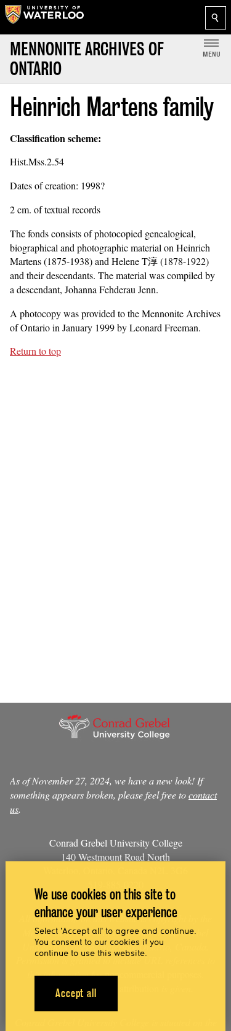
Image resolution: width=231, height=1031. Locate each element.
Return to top (35, 350)
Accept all (76, 993)
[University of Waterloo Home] (44, 17)
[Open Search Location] (215, 18)
